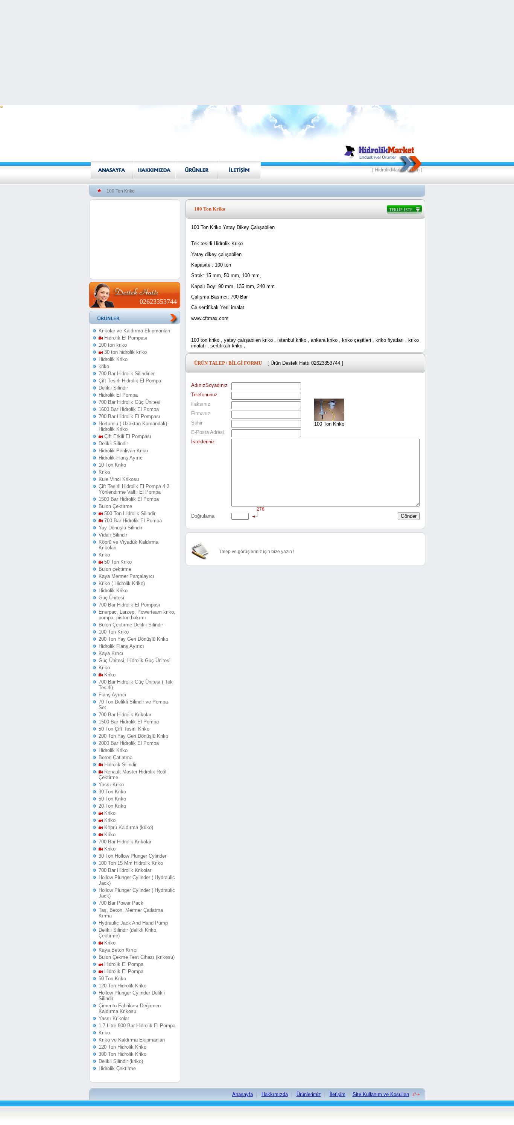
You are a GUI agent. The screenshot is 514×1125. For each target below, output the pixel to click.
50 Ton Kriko (117, 562)
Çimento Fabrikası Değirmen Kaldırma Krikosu (130, 1008)
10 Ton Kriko (112, 465)
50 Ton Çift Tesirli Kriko (124, 729)
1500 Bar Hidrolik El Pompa (129, 499)
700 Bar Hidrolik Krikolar (125, 714)
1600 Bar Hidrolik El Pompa (129, 409)
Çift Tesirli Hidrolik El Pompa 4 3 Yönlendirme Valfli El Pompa (134, 489)
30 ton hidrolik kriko (125, 352)
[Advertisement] (257, 52)
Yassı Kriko (111, 784)
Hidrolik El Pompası (125, 338)
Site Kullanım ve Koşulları (381, 1094)
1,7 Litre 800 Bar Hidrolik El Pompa (137, 1025)
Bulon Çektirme (115, 506)
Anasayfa (242, 1094)
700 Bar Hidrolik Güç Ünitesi (129, 402)
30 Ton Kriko (112, 791)
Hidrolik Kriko (113, 359)
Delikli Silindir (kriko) (121, 1061)
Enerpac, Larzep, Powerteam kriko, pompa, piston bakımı (137, 614)
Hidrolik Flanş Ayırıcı (121, 646)
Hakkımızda (275, 1094)
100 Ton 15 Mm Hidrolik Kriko (131, 863)
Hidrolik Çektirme (117, 1068)
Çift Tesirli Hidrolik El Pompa (130, 381)
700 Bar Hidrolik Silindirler (127, 373)
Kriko (104, 472)
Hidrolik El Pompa (118, 395)
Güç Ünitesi (111, 597)
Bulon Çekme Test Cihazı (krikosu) (137, 957)
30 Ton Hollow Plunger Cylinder (132, 856)
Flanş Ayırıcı (112, 694)
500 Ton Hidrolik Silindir (129, 513)
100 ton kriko (113, 345)
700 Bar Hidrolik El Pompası (129, 416)
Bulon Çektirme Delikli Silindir (131, 625)
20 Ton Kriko (112, 806)
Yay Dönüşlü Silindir (120, 528)
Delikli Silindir (113, 388)
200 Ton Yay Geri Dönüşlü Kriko (133, 639)
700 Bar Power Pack (121, 903)
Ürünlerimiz (309, 1094)
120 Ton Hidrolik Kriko (122, 986)
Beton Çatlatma (115, 757)
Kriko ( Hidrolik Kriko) (122, 583)
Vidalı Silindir (113, 535)
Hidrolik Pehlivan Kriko (123, 450)
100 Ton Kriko (114, 632)
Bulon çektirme (115, 569)
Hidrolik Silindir (120, 764)
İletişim (337, 1094)
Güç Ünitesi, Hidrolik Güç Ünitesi (134, 660)
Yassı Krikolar (114, 1018)
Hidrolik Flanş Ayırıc (121, 458)
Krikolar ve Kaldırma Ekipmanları (134, 331)
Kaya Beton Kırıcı (118, 950)
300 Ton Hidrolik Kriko (122, 1054)
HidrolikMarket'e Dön (397, 170)
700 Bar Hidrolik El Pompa (132, 520)
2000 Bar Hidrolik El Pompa (129, 743)
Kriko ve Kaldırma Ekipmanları (132, 1040)
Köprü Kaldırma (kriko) (128, 827)
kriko (104, 366)
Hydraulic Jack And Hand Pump (133, 923)
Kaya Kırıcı (111, 653)
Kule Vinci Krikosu (119, 479)
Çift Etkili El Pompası (127, 436)
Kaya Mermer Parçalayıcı (126, 576)
